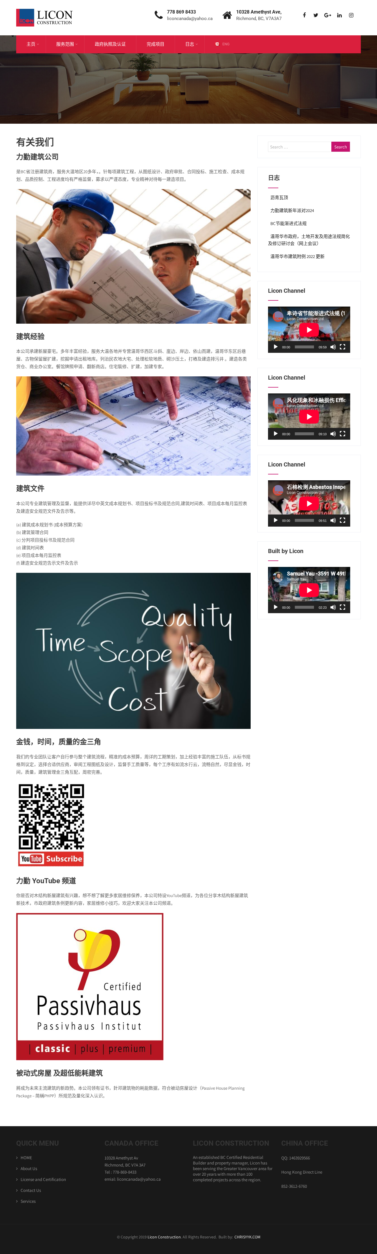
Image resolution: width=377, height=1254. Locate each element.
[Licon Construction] (45, 3)
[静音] (333, 347)
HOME (26, 1157)
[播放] (276, 347)
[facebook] (304, 15)
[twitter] (316, 15)
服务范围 (65, 44)
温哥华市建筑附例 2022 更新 (297, 256)
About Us (29, 1168)
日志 (189, 44)
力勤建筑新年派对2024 (292, 210)
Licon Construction (164, 1237)
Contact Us (31, 1190)
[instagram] (351, 15)
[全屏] (342, 347)
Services (28, 1201)
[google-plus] (328, 15)
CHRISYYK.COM (247, 1237)
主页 (31, 44)
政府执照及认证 (110, 44)
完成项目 (155, 44)
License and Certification (43, 1179)
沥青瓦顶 (279, 197)
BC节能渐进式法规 (288, 223)
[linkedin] (339, 15)
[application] (309, 330)
